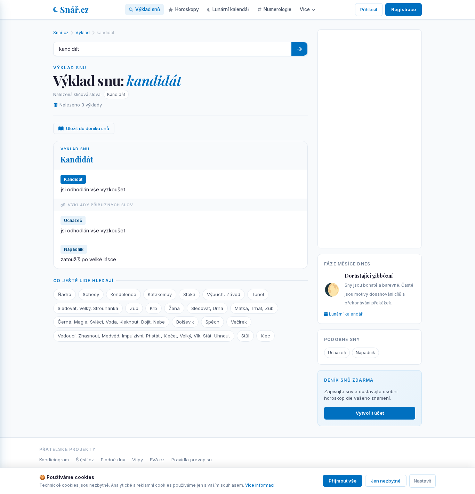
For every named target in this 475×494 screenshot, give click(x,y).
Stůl (245, 335)
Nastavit (422, 481)
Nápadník (365, 352)
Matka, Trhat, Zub (254, 308)
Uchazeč (337, 352)
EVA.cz (157, 459)
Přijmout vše (342, 481)
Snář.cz (74, 9)
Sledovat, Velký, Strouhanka (88, 308)
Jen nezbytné (386, 481)
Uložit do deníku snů (87, 128)
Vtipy (137, 459)
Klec (265, 335)
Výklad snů (147, 9)
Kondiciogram (54, 459)
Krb (153, 308)
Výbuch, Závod (223, 294)
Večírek (239, 322)
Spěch (212, 322)
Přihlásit (368, 9)
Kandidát (116, 94)
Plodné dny (113, 459)
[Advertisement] (369, 137)
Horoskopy (187, 9)
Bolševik (185, 322)
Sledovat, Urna (207, 308)
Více (305, 9)
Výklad (82, 32)
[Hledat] (299, 49)
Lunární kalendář (230, 9)
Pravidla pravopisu (191, 459)
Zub (134, 308)
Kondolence (123, 294)
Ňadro (64, 294)
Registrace (403, 9)
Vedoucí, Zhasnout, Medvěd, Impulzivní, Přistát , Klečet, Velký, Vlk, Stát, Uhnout (144, 335)
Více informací (259, 485)
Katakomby (160, 294)
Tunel (258, 294)
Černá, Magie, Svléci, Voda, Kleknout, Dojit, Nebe (111, 322)
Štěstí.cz (85, 459)
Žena (174, 308)
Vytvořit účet (370, 413)
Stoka (189, 294)
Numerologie (277, 9)
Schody (91, 294)
